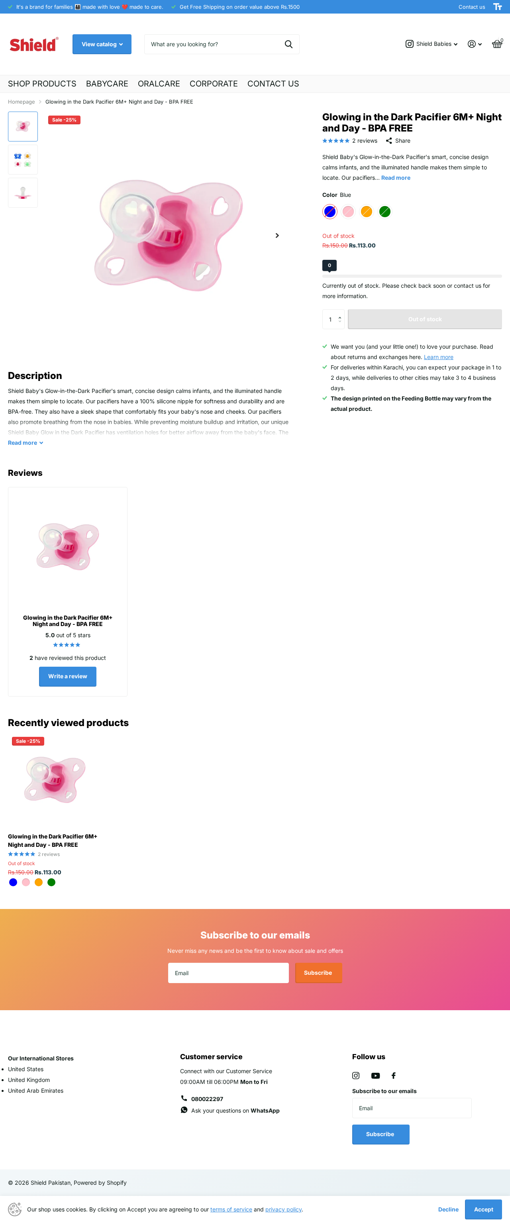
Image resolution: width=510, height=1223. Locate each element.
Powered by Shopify (100, 1182)
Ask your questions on (235, 1110)
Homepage (21, 101)
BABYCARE (107, 83)
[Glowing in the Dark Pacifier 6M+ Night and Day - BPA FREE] (55, 779)
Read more (395, 177)
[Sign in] (474, 44)
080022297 (207, 1098)
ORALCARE (159, 83)
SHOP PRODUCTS (42, 83)
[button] (342, 312)
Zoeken (289, 44)
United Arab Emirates (35, 1090)
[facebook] (394, 1075)
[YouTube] (375, 1076)
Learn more (438, 356)
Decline (448, 1209)
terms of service (231, 1209)
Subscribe (318, 972)
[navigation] (23, 126)
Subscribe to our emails (384, 1091)
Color (336, 194)
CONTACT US (273, 83)
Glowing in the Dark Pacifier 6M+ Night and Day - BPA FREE (53, 840)
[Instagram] (355, 1075)
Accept (483, 1209)
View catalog (100, 44)
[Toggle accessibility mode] (497, 7)
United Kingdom (29, 1079)
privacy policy (283, 1209)
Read (22, 442)
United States (25, 1069)
